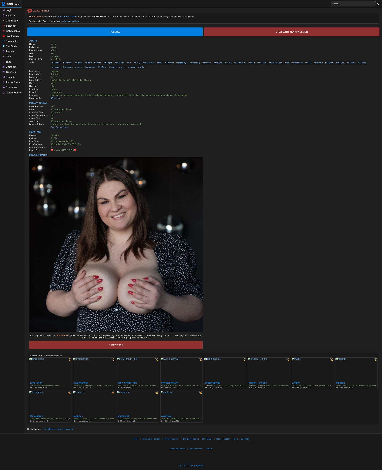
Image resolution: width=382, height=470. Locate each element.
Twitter (57, 98)
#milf (287, 63)
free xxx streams (65, 429)
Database (11, 67)
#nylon (308, 63)
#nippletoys (297, 63)
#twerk (122, 67)
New (8, 56)
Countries (11, 87)
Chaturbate (12, 20)
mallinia (340, 383)
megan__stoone (258, 383)
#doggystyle (182, 63)
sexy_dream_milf (127, 383)
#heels (228, 63)
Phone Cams (12, 82)
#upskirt (132, 67)
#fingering (195, 63)
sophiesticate (212, 383)
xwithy (296, 383)
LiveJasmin (12, 36)
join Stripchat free (67, 16)
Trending (10, 72)
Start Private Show (59, 127)
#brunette (119, 63)
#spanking (68, 67)
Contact (208, 448)
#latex (252, 63)
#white (141, 67)
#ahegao (56, 63)
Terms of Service (177, 448)
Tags (8, 61)
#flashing (206, 63)
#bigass (78, 63)
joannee (78, 416)
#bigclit (88, 63)
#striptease (89, 67)
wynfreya (166, 416)
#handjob (218, 63)
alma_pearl (36, 383)
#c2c (129, 63)
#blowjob (108, 63)
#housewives (240, 63)
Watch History (13, 92)
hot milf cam (49, 429)
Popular (10, 51)
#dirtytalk (169, 63)
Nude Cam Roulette (151, 439)
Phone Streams (171, 439)
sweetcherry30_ (170, 383)
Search (227, 439)
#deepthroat (148, 63)
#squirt (78, 67)
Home (135, 439)
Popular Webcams (190, 439)
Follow (115, 32)
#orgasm (329, 63)
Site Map (245, 439)
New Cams (207, 439)
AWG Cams (13, 4)
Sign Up (10, 15)
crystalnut (123, 416)
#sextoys (351, 63)
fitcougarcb (36, 416)
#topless (113, 67)
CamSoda (11, 46)
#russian (340, 63)
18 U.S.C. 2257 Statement (191, 465)
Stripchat (10, 25)
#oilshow (318, 63)
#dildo (159, 63)
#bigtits (97, 63)
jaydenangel (81, 383)
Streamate (11, 41)
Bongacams (12, 31)
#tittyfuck (102, 67)
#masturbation (275, 63)
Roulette (10, 77)
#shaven (56, 67)
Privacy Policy (195, 448)
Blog (236, 439)
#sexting (362, 63)
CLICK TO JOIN (116, 345)
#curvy (137, 63)
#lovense (261, 63)
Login (8, 10)
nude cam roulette (70, 21)
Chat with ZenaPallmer (292, 32)
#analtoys (67, 63)
